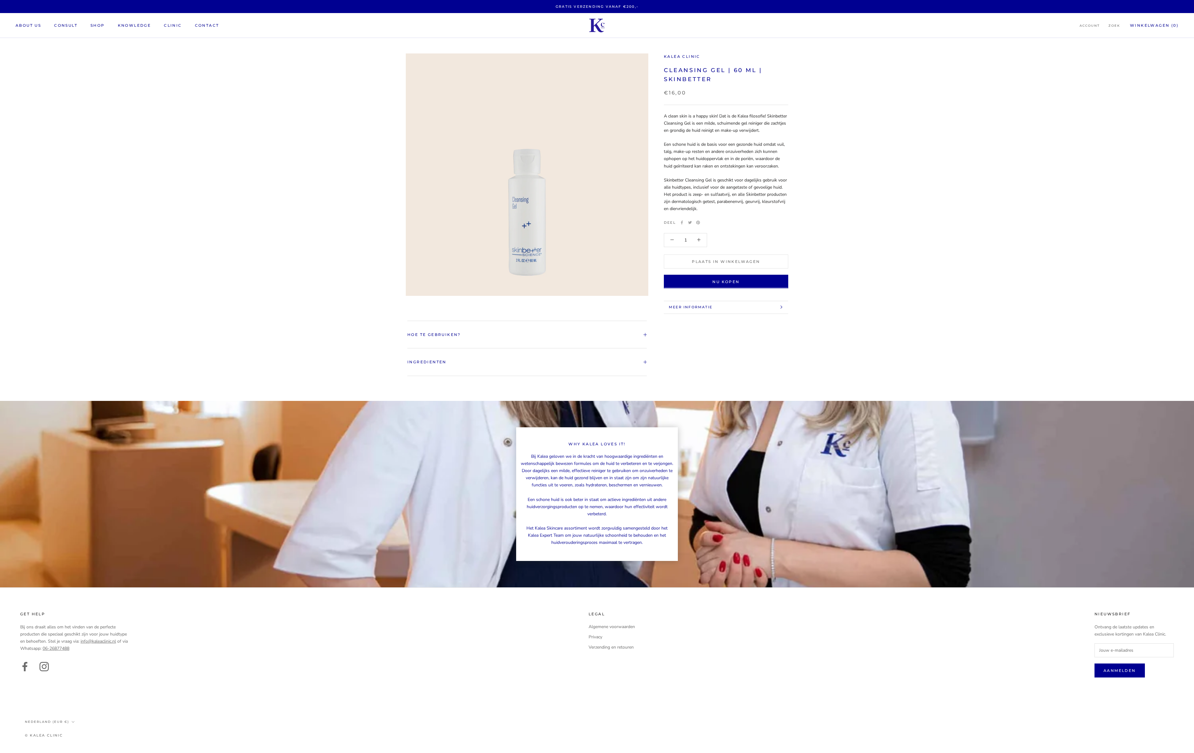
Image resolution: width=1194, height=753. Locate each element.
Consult (65, 25)
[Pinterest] (698, 222)
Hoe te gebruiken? (434, 334)
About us (28, 25)
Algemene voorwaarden (612, 627)
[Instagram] (44, 666)
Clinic (173, 25)
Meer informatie (690, 307)
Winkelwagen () (1154, 25)
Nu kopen (725, 281)
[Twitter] (690, 222)
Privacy (595, 637)
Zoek (1114, 26)
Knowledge (134, 25)
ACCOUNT (1090, 26)
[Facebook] (682, 222)
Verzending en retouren (611, 647)
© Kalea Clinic (44, 735)
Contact (207, 25)
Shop (97, 25)
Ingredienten (427, 362)
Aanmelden (1120, 670)
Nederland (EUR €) (47, 722)
